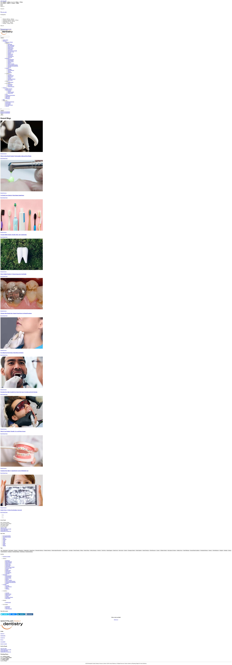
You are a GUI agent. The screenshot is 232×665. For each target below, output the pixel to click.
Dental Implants (139, 550)
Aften (4, 538)
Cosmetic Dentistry (29, 551)
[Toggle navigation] (1, 114)
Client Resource (153, 550)
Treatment (9, 551)
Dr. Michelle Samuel (7, 536)
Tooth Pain (10, 57)
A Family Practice (8, 88)
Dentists (9, 90)
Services (4, 41)
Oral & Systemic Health (12, 50)
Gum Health (10, 49)
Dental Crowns (11, 61)
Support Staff (10, 93)
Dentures (9, 62)
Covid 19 (7, 106)
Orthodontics (21, 550)
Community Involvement (10, 95)
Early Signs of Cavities (172, 550)
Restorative (7, 58)
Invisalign (9, 69)
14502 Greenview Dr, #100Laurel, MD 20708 (5, 650)
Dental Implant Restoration (56, 550)
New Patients (7, 103)
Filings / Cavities (11, 63)
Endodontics (10, 84)
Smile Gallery (5, 39)
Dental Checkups (146, 550)
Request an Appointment (5, 111)
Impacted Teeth (11, 75)
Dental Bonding (11, 59)
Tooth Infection (11, 56)
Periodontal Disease (11, 79)
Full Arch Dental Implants (13, 64)
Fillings (81, 550)
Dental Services (65, 550)
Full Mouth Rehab (16, 551)
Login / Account (3, 643)
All (1, 550)
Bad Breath (10, 44)
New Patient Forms (9, 105)
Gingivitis (9, 74)
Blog (4, 99)
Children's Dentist (164, 550)
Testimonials (7, 96)
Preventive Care (11, 51)
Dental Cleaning (11, 46)
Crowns (158, 550)
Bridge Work (26, 550)
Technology (7, 98)
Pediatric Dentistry (47, 550)
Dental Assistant (11, 92)
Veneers (9, 71)
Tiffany (4, 543)
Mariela (4, 545)
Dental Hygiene (109, 550)
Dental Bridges (10, 60)
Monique (4, 539)
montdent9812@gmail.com (5, 531)
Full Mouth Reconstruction (13, 65)
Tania (4, 542)
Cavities (125, 550)
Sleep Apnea (10, 80)
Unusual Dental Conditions (194, 550)
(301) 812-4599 (3, 1)
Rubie (4, 544)
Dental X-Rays (10, 48)
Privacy (1, 639)
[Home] (6, 34)
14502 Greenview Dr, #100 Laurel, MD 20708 (5, 529)
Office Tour (7, 97)
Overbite (9, 77)
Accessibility (2, 641)
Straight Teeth (10, 54)
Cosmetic (7, 68)
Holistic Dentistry (93, 550)
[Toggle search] (0, 108)
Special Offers (8, 102)
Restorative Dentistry (39, 550)
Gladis (4, 540)
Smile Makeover (11, 70)
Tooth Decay (10, 55)
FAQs (6, 94)
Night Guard (10, 76)
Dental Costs (115, 550)
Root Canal (10, 85)
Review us (116, 619)
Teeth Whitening (186, 550)
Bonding (225, 550)
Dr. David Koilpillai (7, 535)
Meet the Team (8, 89)
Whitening (10, 72)
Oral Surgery (11, 550)
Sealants (9, 52)
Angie (4, 541)
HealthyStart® (10, 82)
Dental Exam (10, 47)
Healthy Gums (179, 550)
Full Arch (99, 550)
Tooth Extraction (11, 86)
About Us (5, 87)
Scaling (229, 550)
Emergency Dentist (9, 42)
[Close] (0, 11)
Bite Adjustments (11, 45)
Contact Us (2, 637)
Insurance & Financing (9, 101)
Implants (9, 67)
